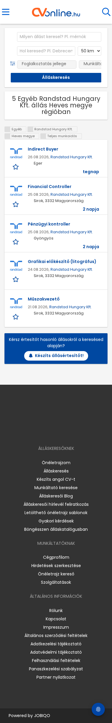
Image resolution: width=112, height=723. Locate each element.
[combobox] (59, 37)
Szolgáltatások (56, 582)
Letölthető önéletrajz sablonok (56, 513)
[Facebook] (42, 431)
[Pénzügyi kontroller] (16, 228)
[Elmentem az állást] (16, 166)
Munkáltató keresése (56, 488)
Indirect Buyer (43, 149)
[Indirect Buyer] (16, 153)
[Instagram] (52, 431)
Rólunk (56, 611)
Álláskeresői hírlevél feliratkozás (56, 504)
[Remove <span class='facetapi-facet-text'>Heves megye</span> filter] (7, 136)
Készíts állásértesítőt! (59, 356)
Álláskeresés (56, 471)
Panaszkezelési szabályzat (56, 669)
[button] (14, 63)
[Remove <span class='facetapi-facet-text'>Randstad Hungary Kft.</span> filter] (30, 129)
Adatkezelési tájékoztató (56, 644)
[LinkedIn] (62, 431)
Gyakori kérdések (56, 521)
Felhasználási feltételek (56, 660)
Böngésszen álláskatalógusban (56, 529)
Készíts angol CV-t (56, 479)
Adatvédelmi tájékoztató (56, 652)
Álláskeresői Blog (56, 496)
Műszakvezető (44, 299)
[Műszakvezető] (16, 303)
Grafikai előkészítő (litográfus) (62, 262)
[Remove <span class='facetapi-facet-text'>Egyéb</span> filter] (7, 129)
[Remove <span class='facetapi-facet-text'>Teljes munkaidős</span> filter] (43, 136)
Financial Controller (49, 187)
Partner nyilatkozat (56, 677)
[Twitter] (70, 431)
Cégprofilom (56, 557)
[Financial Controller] (16, 191)
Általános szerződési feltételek (56, 636)
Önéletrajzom (56, 463)
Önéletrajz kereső (56, 574)
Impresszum (56, 627)
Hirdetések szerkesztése (56, 566)
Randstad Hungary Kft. (71, 156)
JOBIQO (42, 716)
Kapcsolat (56, 619)
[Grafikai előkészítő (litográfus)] (16, 266)
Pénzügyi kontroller (49, 224)
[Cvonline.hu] (56, 10)
